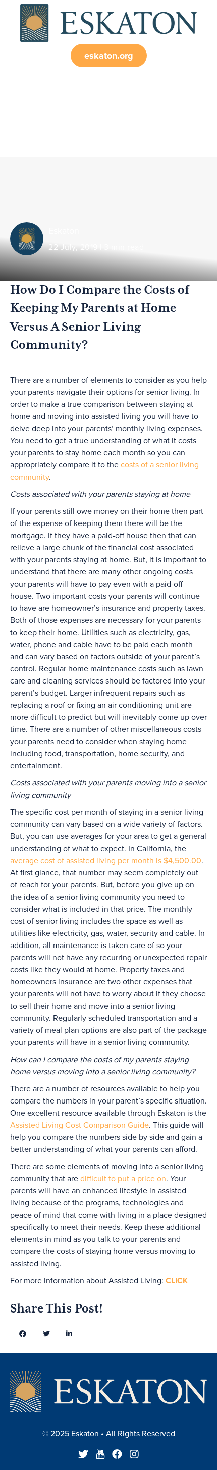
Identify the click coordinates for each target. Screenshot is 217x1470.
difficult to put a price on (123, 1179)
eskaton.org (108, 55)
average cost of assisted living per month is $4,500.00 (105, 861)
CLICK (177, 1281)
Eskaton (63, 230)
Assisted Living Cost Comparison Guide (79, 1125)
